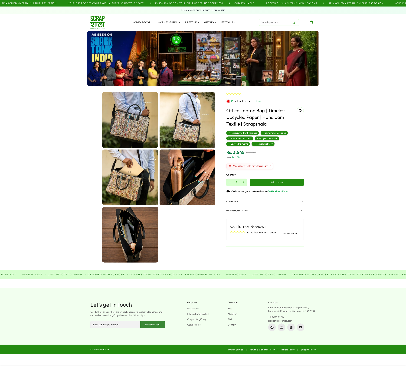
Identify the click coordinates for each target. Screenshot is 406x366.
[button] (233, 93)
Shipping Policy (308, 349)
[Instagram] (281, 327)
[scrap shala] (97, 22)
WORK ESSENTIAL (168, 22)
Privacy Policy (288, 349)
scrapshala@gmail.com (280, 320)
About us (232, 313)
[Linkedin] (291, 327)
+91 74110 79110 (276, 317)
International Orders (198, 313)
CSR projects (193, 324)
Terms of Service (234, 349)
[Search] (293, 22)
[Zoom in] (152, 99)
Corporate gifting (196, 319)
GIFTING (209, 22)
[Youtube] (300, 327)
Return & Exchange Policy (262, 349)
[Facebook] (272, 327)
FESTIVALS (227, 22)
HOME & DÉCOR (141, 22)
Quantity (231, 174)
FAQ (230, 319)
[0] (311, 22)
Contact (232, 324)
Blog (230, 308)
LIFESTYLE (191, 22)
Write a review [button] (290, 233)
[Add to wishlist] (300, 110)
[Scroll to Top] (399, 348)
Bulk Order (193, 308)
